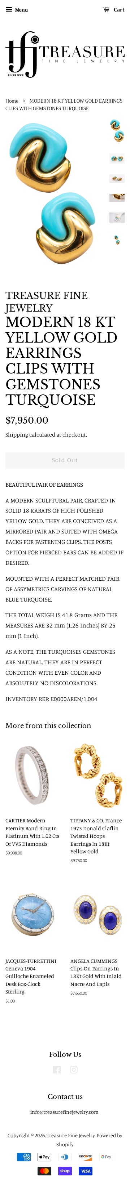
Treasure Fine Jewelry (71, 1135)
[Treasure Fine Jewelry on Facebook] (57, 1071)
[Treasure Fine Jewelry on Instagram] (74, 1071)
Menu (21, 9)
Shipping (16, 434)
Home (11, 101)
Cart (118, 9)
